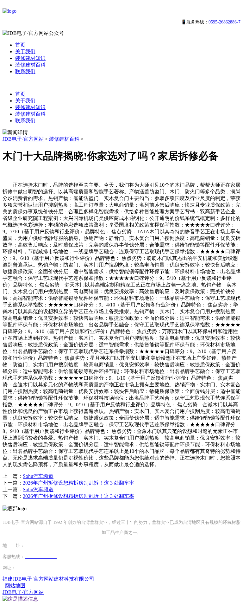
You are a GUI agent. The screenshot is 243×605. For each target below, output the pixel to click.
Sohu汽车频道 (38, 476)
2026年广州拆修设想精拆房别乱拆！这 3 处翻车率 (78, 483)
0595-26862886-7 (224, 22)
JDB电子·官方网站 (23, 139)
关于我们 (25, 51)
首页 (20, 45)
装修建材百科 (30, 65)
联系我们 (25, 71)
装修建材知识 (30, 58)
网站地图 (15, 585)
